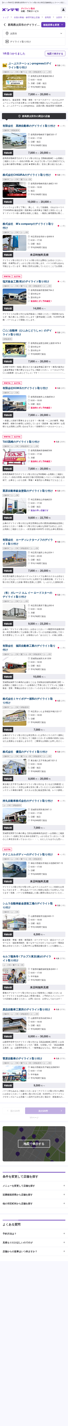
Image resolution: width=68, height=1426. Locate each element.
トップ (6, 17)
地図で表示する (55, 53)
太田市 (59, 17)
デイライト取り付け (20, 41)
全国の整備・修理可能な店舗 (27, 17)
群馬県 (48, 17)
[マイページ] (63, 9)
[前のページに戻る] (5, 25)
